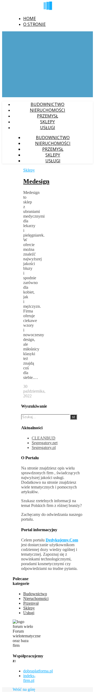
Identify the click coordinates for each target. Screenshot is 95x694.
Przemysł (47, 116)
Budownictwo (47, 104)
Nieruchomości (47, 110)
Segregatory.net (45, 443)
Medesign (36, 181)
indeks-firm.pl (29, 678)
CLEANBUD (43, 438)
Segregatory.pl (44, 447)
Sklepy (47, 122)
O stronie (34, 24)
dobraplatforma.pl (38, 671)
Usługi (47, 127)
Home (29, 18)
